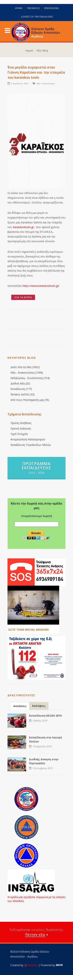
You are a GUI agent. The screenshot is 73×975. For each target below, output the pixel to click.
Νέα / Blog (42, 50)
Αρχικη (18, 8)
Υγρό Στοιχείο (19, 434)
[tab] (19, 706)
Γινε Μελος (33, 8)
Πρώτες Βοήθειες (20, 423)
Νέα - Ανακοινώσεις (46, 83)
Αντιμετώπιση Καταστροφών (27, 439)
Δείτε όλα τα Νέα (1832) (25, 367)
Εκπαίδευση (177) (21, 389)
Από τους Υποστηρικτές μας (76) (29, 400)
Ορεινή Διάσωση (20, 428)
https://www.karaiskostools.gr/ (40, 286)
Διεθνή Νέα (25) (20, 383)
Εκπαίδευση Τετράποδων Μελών (30, 445)
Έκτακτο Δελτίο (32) (22, 394)
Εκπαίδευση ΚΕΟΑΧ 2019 (45, 715)
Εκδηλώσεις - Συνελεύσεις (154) (30, 378)
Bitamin (33, 965)
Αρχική (29, 50)
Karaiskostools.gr (23, 227)
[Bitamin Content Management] (59, 965)
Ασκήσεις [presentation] (19, 706)
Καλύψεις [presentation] (38, 706)
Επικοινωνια (51, 8)
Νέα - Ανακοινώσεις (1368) (26, 372)
